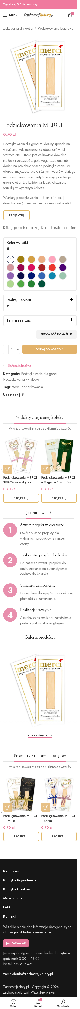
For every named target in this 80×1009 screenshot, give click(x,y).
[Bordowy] (42, 267)
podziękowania (32, 386)
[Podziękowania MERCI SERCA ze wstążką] (21, 455)
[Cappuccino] (63, 259)
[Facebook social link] (22, 395)
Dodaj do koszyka (49, 349)
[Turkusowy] (52, 276)
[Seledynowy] (10, 284)
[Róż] (52, 259)
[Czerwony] (52, 267)
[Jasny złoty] (31, 259)
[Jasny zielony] (21, 284)
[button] (7, 469)
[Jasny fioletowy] (10, 276)
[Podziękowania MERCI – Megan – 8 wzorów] (59, 455)
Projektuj (16, 215)
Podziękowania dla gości (39, 373)
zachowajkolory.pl (16, 992)
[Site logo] (38, 14)
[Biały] (10, 259)
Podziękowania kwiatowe (56, 28)
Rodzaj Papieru (19, 299)
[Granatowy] (21, 276)
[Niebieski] (42, 276)
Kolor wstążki (17, 242)
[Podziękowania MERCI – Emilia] (21, 794)
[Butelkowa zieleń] (42, 284)
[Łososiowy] (42, 259)
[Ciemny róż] (31, 267)
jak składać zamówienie (32, 932)
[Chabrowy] (31, 276)
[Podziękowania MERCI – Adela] (59, 794)
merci (15, 386)
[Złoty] (21, 259)
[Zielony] (31, 284)
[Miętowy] (63, 276)
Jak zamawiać (16, 943)
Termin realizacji (19, 320)
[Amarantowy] (21, 267)
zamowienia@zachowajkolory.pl (28, 973)
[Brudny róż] (10, 267)
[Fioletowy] (63, 267)
